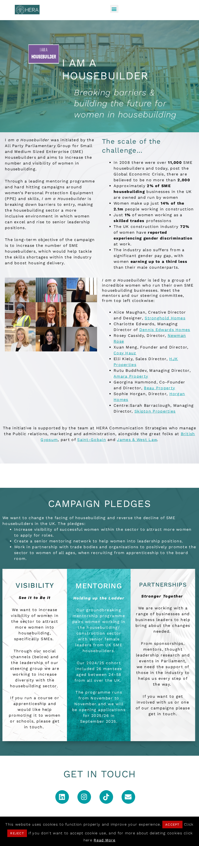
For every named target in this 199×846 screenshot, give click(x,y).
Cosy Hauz (125, 353)
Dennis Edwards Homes (164, 329)
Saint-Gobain (91, 439)
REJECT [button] (17, 833)
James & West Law (137, 439)
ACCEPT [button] (172, 824)
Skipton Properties (154, 411)
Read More (105, 840)
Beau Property (159, 388)
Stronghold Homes (165, 318)
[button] (114, 9)
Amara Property (131, 376)
